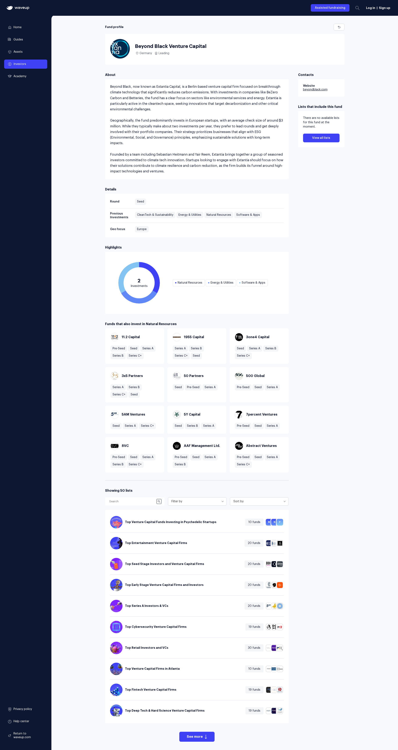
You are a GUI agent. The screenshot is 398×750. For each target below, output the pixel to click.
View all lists (321, 138)
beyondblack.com (315, 89)
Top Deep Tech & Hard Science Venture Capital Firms (165, 710)
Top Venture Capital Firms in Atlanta (152, 668)
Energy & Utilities (189, 214)
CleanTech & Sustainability (155, 214)
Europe (142, 229)
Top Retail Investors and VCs (146, 647)
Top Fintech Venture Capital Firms (150, 689)
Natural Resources (218, 214)
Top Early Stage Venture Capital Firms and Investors (164, 584)
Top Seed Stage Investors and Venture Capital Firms (164, 563)
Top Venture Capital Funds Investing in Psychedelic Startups (170, 522)
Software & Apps (248, 214)
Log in (370, 7)
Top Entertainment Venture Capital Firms (156, 542)
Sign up (384, 7)
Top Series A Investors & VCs (146, 605)
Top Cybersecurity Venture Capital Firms (156, 626)
